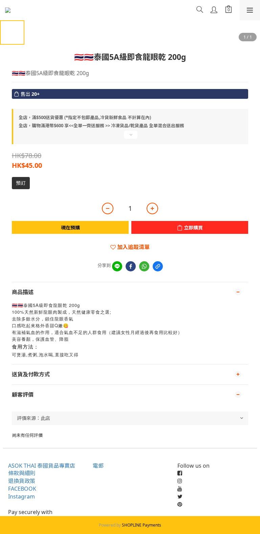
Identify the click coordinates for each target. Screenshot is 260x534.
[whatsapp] (144, 266)
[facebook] (131, 266)
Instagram (21, 496)
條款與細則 (21, 473)
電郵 (98, 465)
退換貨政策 (21, 481)
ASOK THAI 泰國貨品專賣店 (41, 465)
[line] (117, 266)
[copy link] (158, 266)
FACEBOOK (22, 488)
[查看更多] (130, 137)
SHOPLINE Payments (141, 525)
